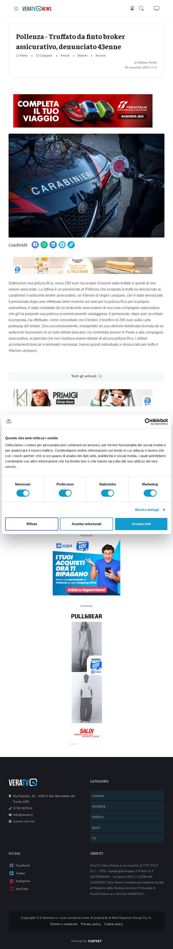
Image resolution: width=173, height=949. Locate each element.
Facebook (23, 865)
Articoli (64, 55)
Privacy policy (91, 924)
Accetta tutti (141, 524)
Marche (82, 55)
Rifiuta (32, 524)
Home (23, 55)
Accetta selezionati (86, 524)
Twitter (20, 873)
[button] (142, 8)
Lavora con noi (23, 821)
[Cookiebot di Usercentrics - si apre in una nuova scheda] (148, 421)
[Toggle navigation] (16, 8)
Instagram (23, 881)
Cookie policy (113, 924)
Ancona (100, 55)
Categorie (46, 55)
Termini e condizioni (63, 924)
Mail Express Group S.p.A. (132, 917)
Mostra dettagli (147, 510)
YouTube (22, 889)
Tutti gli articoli (84, 376)
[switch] (65, 493)
